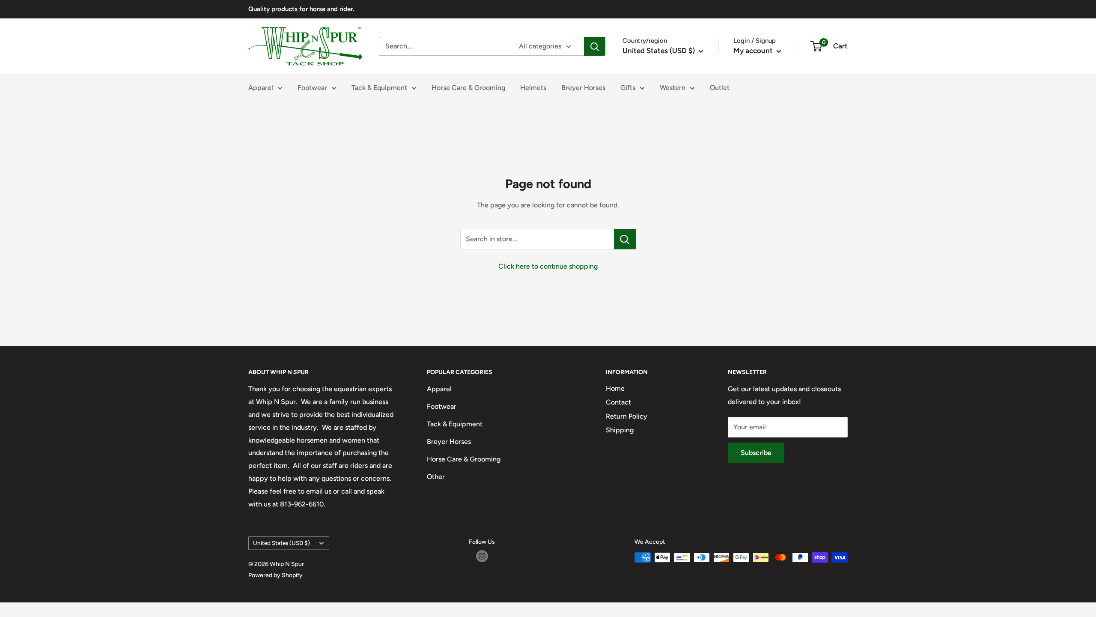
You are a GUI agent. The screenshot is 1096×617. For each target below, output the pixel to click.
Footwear (312, 88)
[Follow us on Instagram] (482, 556)
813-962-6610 (302, 504)
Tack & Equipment (379, 88)
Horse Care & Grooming (468, 88)
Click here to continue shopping (548, 266)
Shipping (620, 430)
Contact (618, 402)
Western (672, 88)
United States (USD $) (281, 542)
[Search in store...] (625, 239)
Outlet (720, 88)
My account (753, 50)
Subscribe (756, 453)
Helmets (533, 88)
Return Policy (626, 416)
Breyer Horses (583, 88)
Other (436, 477)
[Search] (594, 46)
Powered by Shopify (275, 575)
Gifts (627, 88)
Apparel (260, 88)
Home (615, 388)
